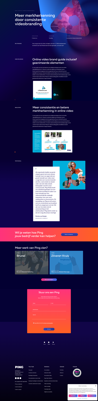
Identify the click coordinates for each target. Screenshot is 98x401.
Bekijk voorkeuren (91, 395)
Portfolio (63, 6)
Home (16, 10)
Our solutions (54, 6)
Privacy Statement (84, 398)
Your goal (45, 6)
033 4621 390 (17, 373)
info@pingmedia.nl (18, 374)
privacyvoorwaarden (48, 323)
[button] (95, 385)
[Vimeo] (16, 378)
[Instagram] (20, 378)
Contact (78, 6)
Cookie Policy (79, 398)
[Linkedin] (18, 378)
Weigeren (82, 395)
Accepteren (73, 395)
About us (70, 6)
